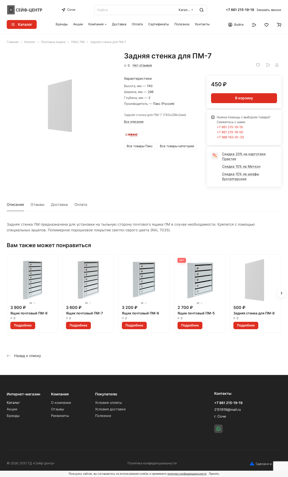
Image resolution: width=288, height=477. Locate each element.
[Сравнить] (268, 65)
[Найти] (201, 10)
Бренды (13, 416)
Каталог (13, 403)
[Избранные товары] (266, 24)
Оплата (80, 204)
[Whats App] (218, 428)
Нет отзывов (142, 65)
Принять (214, 473)
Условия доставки (110, 409)
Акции (12, 409)
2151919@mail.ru (227, 410)
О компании (61, 403)
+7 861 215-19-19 (240, 10)
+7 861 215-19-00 (230, 132)
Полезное (103, 416)
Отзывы (37, 204)
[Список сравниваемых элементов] (254, 24)
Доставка (59, 204)
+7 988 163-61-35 (230, 137)
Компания (60, 394)
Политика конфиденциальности (152, 463)
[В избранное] (258, 65)
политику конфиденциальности (187, 473)
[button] (281, 293)
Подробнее (23, 325)
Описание (15, 204)
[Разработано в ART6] (265, 463)
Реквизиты (60, 416)
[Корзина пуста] (279, 24)
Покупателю (106, 394)
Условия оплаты (108, 403)
